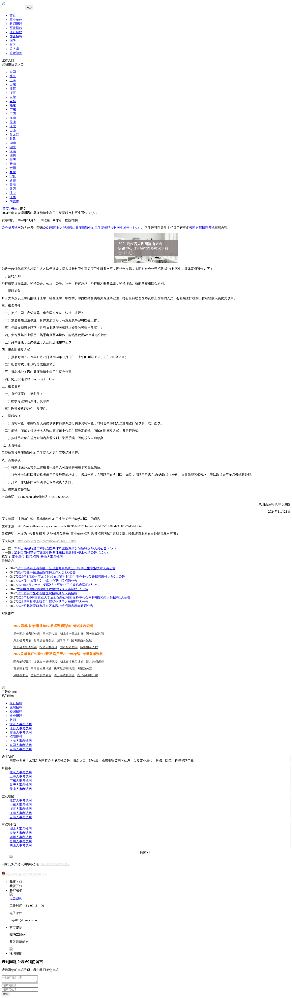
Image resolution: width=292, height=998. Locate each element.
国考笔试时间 (95, 633)
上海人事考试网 (21, 740)
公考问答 (16, 53)
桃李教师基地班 (64, 668)
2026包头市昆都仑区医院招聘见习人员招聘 (47, 593)
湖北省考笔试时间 (72, 633)
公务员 (14, 49)
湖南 (13, 143)
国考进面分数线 (81, 640)
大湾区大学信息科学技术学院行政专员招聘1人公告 (52, 589)
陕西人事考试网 (21, 845)
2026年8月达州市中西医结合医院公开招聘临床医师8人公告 (58, 585)
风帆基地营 (20, 675)
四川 (13, 155)
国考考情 (63, 640)
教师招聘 (16, 23)
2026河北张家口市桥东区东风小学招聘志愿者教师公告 (55, 605)
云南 (13, 163)
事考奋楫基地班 (41, 668)
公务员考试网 (11, 227)
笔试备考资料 (83, 626)
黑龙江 (14, 134)
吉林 (13, 101)
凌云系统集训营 (64, 675)
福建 (13, 105)
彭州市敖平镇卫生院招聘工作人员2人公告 (46, 572)
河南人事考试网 (21, 813)
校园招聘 (16, 711)
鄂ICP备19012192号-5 (55, 864)
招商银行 (16, 736)
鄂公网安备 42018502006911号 (27, 874)
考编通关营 (84, 668)
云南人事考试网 (52, 556)
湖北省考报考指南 (25, 647)
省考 (13, 44)
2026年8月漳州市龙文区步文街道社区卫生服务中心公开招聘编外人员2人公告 (71, 576)
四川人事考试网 (21, 837)
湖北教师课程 (95, 661)
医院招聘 (16, 28)
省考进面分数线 (44, 640)
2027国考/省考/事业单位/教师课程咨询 (42, 626)
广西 (13, 113)
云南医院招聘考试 (202, 227)
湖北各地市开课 (87, 675)
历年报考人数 (89, 647)
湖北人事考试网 (21, 828)
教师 (13, 720)
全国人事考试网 (21, 745)
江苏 (13, 88)
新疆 (13, 180)
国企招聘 (16, 36)
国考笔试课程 (22, 661)
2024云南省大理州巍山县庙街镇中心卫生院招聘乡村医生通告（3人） (92, 227)
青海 (13, 184)
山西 (13, 130)
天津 (13, 122)
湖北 (13, 147)
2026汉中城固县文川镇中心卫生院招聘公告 (47, 580)
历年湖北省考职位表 (26, 633)
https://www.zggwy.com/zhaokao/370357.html (46, 541)
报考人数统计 (48, 647)
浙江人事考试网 (21, 724)
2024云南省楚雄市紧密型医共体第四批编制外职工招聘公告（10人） (62, 552)
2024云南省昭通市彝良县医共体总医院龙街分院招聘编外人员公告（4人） (66, 548)
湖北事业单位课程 (72, 661)
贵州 (13, 168)
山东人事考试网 (21, 804)
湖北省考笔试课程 (45, 661)
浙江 (13, 92)
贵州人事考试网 (21, 841)
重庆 (13, 159)
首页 (13, 15)
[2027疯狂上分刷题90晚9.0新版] (3, 688)
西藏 (13, 172)
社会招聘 (16, 715)
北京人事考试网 (21, 772)
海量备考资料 (93, 654)
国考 (13, 40)
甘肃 (13, 138)
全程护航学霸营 (41, 675)
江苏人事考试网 (21, 728)
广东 (13, 109)
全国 (13, 72)
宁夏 (13, 176)
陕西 (13, 188)
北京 (13, 76)
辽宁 (13, 193)
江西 (13, 197)
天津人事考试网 (21, 789)
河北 (13, 126)
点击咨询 (16, 898)
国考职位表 (50, 633)
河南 (13, 151)
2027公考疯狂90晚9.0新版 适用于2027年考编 (46, 654)
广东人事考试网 (21, 780)
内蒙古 (14, 201)
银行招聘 (16, 32)
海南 (13, 118)
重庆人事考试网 (21, 784)
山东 (13, 84)
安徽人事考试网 (21, 732)
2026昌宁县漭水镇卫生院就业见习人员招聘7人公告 (52, 601)
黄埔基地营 (20, 668)
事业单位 (16, 19)
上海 (13, 80)
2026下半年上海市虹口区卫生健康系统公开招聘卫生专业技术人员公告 (66, 568)
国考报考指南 (69, 647)
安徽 (13, 97)
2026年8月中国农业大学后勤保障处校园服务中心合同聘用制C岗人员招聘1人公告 (73, 597)
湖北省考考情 (22, 640)
